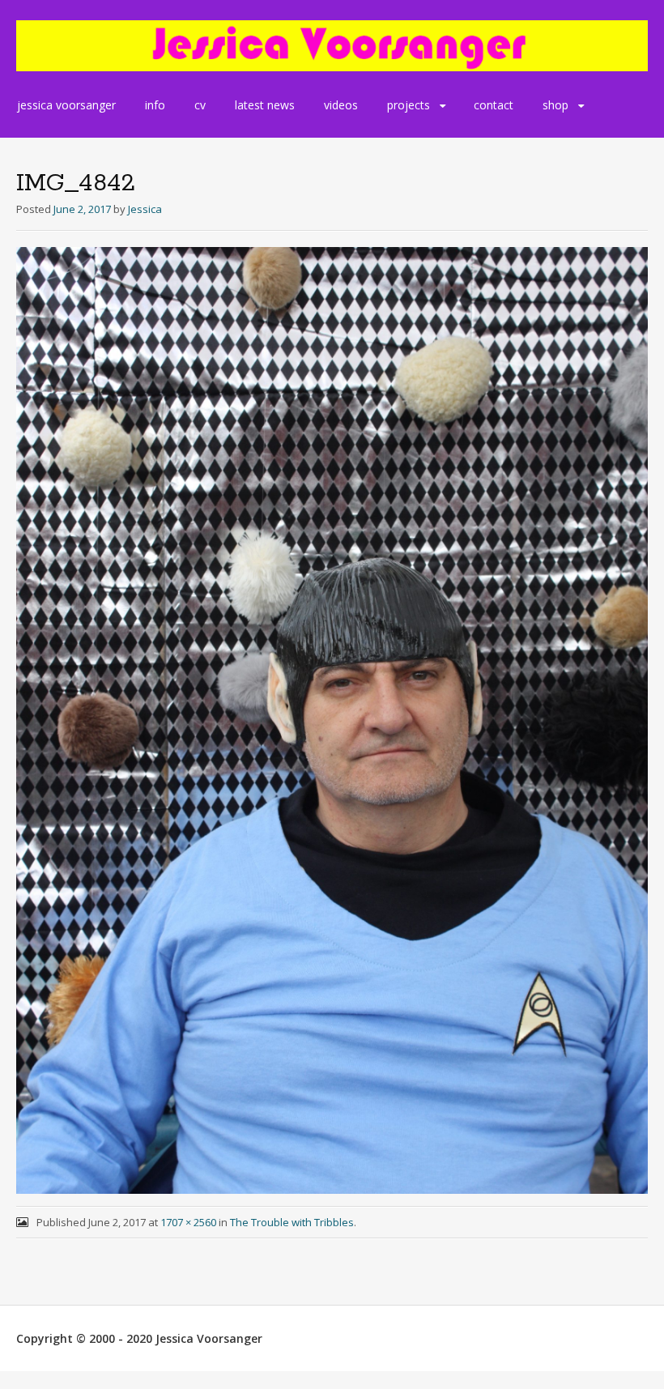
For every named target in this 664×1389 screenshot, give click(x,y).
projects (408, 105)
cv (200, 105)
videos (341, 105)
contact (493, 105)
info (155, 105)
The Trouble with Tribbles (292, 1222)
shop (555, 105)
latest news (265, 105)
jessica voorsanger (66, 105)
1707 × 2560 (188, 1222)
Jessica (145, 209)
